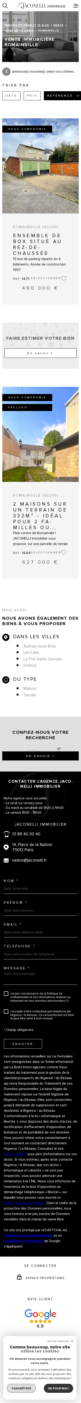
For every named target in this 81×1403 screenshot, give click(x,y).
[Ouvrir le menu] (76, 5)
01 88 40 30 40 (26, 834)
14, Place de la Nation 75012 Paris (32, 847)
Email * (13, 924)
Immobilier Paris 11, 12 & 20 (26, 25)
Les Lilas (31, 652)
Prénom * (15, 902)
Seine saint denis (19, 30)
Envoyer (23, 1044)
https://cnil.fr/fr (15, 1154)
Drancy (29, 665)
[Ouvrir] (5, 5)
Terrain (29, 695)
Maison (30, 688)
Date (11, 96)
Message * (17, 968)
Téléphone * (19, 946)
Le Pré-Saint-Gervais (42, 659)
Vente (58, 25)
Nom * (11, 881)
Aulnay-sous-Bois (39, 646)
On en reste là (57, 1341)
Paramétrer (21, 1388)
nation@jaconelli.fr (29, 860)
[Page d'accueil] (40, 5)
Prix (32, 96)
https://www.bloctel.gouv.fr (24, 1203)
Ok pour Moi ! (58, 1388)
